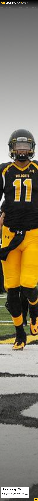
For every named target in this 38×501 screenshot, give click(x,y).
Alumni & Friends (26, 2)
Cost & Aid (8, 7)
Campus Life (21, 7)
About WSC (34, 7)
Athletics (28, 7)
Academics (2, 7)
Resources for (19, 2)
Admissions (15, 7)
